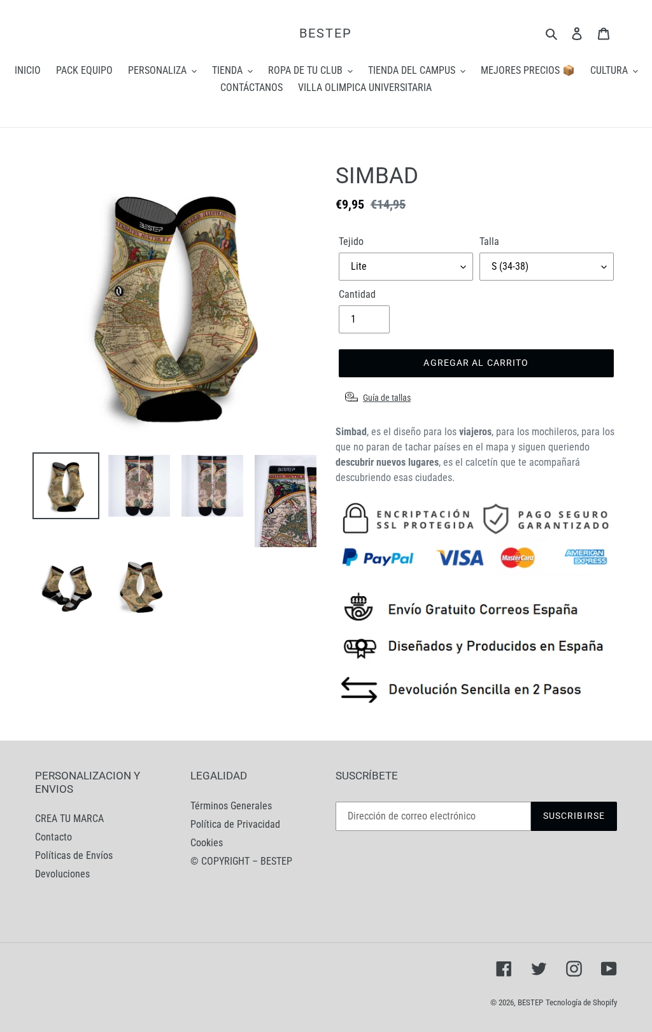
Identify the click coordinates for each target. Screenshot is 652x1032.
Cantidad (357, 294)
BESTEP (325, 33)
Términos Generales (231, 806)
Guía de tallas (387, 398)
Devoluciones (62, 874)
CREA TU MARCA (69, 818)
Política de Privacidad (235, 824)
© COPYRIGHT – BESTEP (241, 861)
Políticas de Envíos (74, 855)
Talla (489, 241)
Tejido (351, 241)
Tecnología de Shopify (581, 1002)
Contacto (53, 837)
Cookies (206, 843)
